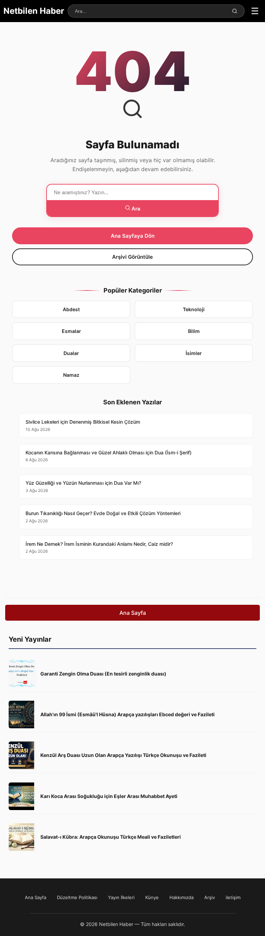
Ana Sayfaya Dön (133, 236)
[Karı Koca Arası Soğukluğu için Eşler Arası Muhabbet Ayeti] (22, 796)
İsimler (194, 353)
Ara (135, 208)
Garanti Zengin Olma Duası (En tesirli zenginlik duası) (103, 674)
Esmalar (71, 331)
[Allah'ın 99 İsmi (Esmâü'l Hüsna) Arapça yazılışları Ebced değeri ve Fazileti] (22, 714)
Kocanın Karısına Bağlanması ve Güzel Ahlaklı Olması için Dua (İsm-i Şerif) (109, 456)
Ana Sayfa (132, 612)
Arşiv (209, 897)
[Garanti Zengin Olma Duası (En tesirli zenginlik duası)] (22, 673)
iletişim (233, 897)
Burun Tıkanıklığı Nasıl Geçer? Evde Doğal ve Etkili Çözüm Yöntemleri (103, 516)
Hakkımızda (181, 897)
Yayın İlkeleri (121, 897)
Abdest (71, 309)
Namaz (71, 375)
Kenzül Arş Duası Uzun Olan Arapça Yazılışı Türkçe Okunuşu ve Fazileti (123, 755)
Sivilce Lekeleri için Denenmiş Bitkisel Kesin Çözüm (83, 425)
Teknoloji (194, 309)
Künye (152, 897)
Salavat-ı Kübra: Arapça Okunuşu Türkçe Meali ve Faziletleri (110, 837)
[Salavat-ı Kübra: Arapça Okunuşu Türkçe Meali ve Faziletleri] (22, 837)
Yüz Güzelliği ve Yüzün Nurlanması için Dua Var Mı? (83, 486)
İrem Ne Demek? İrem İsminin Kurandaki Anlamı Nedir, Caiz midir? (99, 547)
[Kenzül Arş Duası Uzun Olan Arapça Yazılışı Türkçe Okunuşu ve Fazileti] (22, 755)
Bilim (194, 331)
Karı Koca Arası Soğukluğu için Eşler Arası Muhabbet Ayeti (108, 796)
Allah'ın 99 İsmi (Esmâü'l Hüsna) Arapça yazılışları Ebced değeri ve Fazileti (127, 714)
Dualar (71, 353)
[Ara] (234, 11)
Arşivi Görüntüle (132, 257)
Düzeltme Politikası (77, 897)
